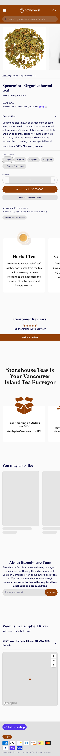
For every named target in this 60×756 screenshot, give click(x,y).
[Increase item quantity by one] (54, 180)
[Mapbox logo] (10, 703)
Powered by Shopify (10, 752)
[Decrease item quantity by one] (6, 180)
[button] (30, 189)
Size (8, 155)
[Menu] (5, 10)
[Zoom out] (53, 660)
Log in (7, 737)
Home (5, 76)
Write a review (30, 337)
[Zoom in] (53, 656)
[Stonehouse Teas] (30, 10)
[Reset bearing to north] (53, 665)
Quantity (6, 175)
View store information (14, 217)
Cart (55, 10)
